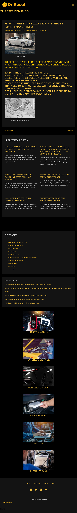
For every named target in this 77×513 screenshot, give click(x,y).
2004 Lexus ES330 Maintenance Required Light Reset (22, 303)
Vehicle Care (12, 267)
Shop (46, 483)
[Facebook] (31, 489)
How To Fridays (13, 248)
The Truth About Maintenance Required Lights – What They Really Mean (20, 149)
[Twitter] (36, 489)
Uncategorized (12, 263)
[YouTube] (46, 489)
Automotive (18, 30)
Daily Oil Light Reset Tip (30, 30)
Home (28, 483)
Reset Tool (37, 483)
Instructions (42, 30)
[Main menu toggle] (73, 5)
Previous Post (7, 130)
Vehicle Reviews (13, 270)
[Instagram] (41, 489)
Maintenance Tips (13, 254)
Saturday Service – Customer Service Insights (22, 257)
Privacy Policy (7, 502)
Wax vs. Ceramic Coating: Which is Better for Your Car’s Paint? (18, 177)
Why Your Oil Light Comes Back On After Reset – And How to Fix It (26, 295)
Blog (53, 483)
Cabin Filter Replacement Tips (17, 242)
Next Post (71, 130)
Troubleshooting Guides (15, 260)
